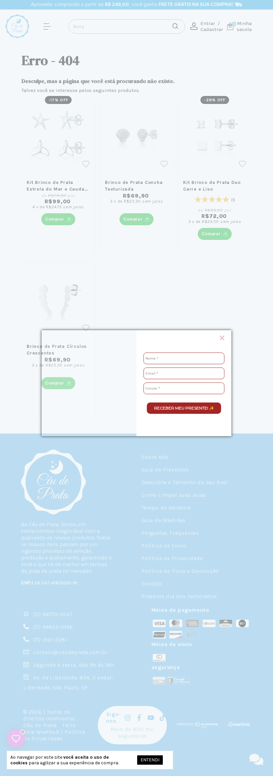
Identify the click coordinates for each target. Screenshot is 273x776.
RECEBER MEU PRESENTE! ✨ (184, 407)
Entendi (149, 760)
